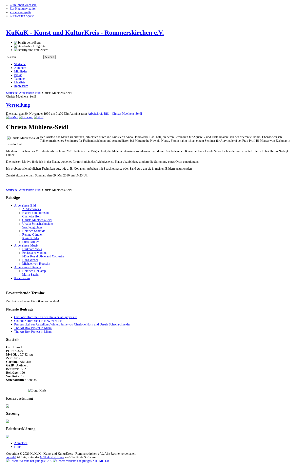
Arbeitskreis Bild (30, 92)
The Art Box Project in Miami (33, 328)
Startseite (12, 92)
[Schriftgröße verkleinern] (31, 50)
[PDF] (38, 117)
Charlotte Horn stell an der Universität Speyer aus (45, 317)
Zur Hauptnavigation (23, 8)
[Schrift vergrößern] (27, 42)
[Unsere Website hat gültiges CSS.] (29, 461)
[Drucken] (26, 117)
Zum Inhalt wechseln (23, 5)
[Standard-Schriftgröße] (29, 46)
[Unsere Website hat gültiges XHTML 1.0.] (81, 461)
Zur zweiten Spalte (22, 16)
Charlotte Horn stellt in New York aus (38, 320)
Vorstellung (18, 105)
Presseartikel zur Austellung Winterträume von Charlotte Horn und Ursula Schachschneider (72, 324)
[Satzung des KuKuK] (7, 421)
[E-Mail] (12, 117)
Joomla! (11, 457)
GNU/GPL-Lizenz (52, 457)
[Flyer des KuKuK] (7, 406)
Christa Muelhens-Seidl (127, 113)
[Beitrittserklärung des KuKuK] (7, 437)
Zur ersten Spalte (20, 12)
